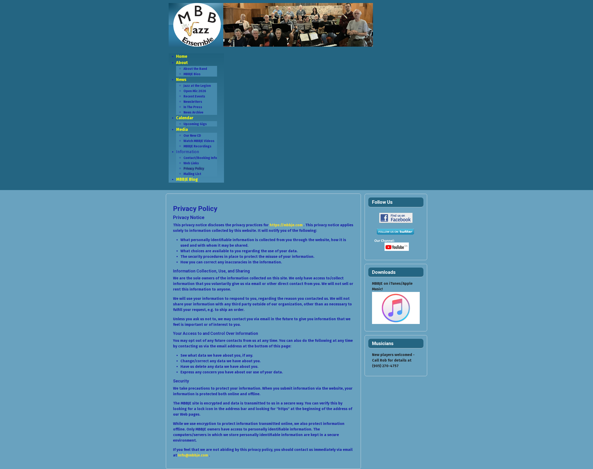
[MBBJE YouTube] (395, 245)
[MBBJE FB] (395, 217)
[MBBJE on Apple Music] (396, 307)
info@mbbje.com (193, 455)
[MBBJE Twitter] (395, 231)
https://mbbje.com (286, 225)
